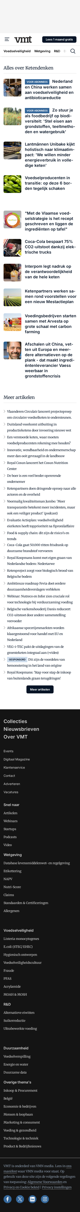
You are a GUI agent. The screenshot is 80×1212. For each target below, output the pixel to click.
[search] (72, 51)
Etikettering (12, 871)
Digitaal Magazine (17, 759)
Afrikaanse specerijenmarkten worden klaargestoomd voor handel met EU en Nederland (35, 634)
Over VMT (16, 737)
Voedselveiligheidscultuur (23, 963)
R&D (7, 1004)
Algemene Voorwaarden (45, 1182)
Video (8, 845)
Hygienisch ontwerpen (20, 955)
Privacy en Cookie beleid (21, 1187)
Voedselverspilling (17, 1056)
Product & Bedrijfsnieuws (22, 1146)
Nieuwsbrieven (21, 729)
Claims (9, 895)
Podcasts (10, 837)
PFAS (7, 979)
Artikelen (10, 813)
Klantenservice (14, 767)
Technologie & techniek (21, 1138)
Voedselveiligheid (19, 930)
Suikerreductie (14, 1021)
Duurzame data (15, 1072)
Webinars (11, 821)
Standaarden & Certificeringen (26, 903)
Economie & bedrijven (20, 1106)
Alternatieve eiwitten (19, 1013)
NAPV (8, 879)
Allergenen (11, 911)
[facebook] (8, 1199)
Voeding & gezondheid (20, 1130)
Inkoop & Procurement (20, 1091)
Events (8, 751)
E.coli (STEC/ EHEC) (18, 947)
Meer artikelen (40, 689)
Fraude (9, 971)
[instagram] (45, 1199)
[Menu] (7, 39)
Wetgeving (13, 854)
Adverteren (12, 784)
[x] (20, 1199)
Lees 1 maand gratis (59, 39)
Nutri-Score (12, 887)
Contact (9, 775)
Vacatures (11, 792)
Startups (10, 829)
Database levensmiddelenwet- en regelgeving (37, 863)
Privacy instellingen (57, 1187)
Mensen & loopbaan (18, 1114)
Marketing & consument (22, 1122)
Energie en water (16, 1064)
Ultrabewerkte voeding (20, 1029)
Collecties (15, 721)
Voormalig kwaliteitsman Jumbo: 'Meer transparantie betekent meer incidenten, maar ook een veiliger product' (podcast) (41, 507)
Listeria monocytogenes (21, 939)
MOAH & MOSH (15, 995)
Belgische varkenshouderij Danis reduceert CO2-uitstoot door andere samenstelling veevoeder (38, 615)
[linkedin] (32, 1199)
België (8, 1098)
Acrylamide (12, 987)
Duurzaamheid (16, 1048)
